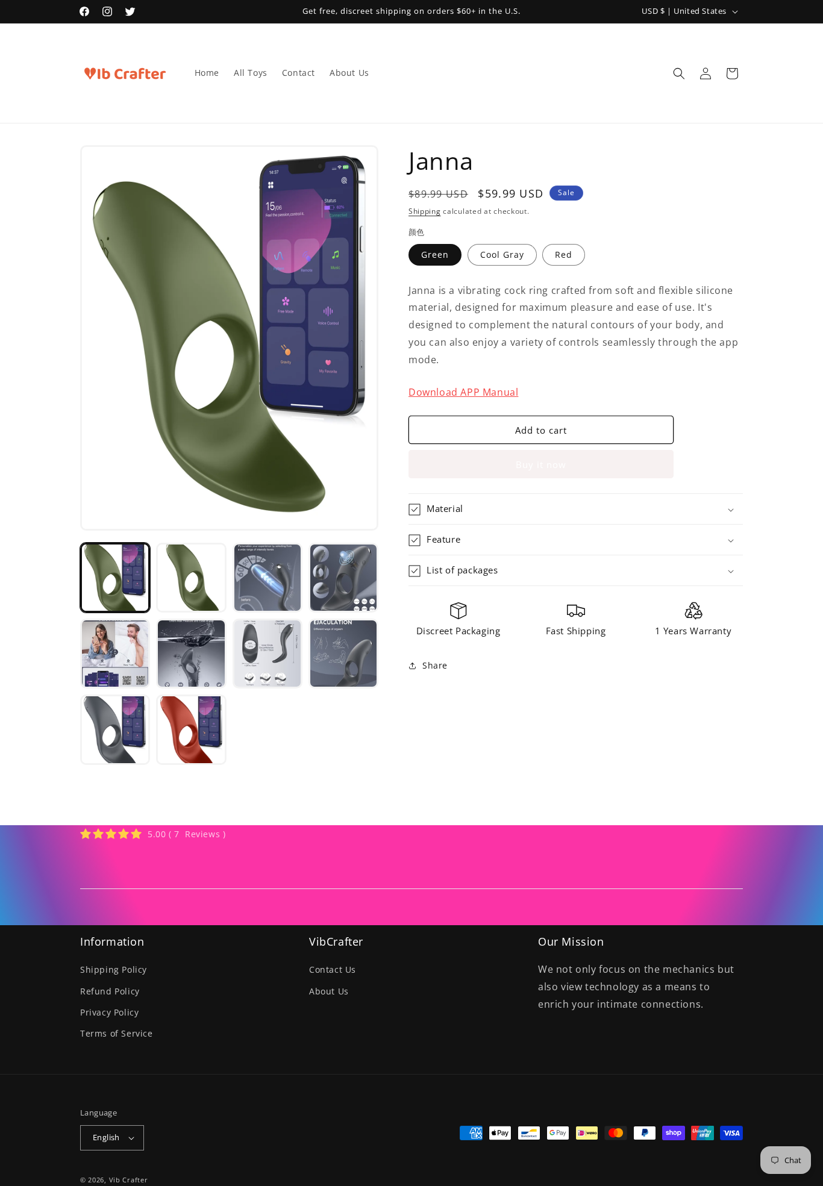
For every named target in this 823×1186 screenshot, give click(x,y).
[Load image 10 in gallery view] (191, 729)
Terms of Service (116, 1033)
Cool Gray (502, 254)
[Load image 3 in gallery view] (267, 578)
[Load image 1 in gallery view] (115, 578)
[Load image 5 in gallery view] (115, 653)
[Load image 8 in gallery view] (343, 653)
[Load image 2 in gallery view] (191, 578)
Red (563, 254)
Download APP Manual (463, 392)
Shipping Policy (113, 969)
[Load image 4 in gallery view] (343, 578)
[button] (679, 73)
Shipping (424, 211)
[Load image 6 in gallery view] (191, 653)
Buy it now (541, 465)
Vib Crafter (128, 1179)
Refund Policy (110, 991)
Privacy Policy (109, 1012)
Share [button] (435, 666)
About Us (329, 991)
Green (435, 254)
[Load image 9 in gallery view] (115, 729)
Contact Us (332, 969)
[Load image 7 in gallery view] (267, 653)
